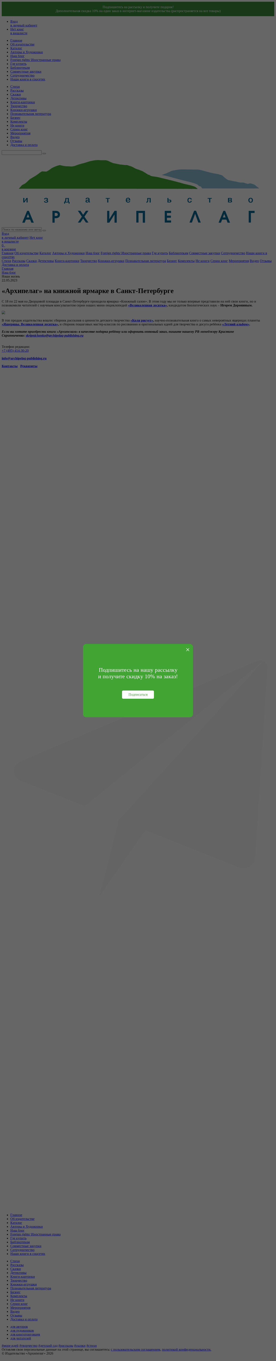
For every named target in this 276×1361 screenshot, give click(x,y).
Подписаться (138, 694)
